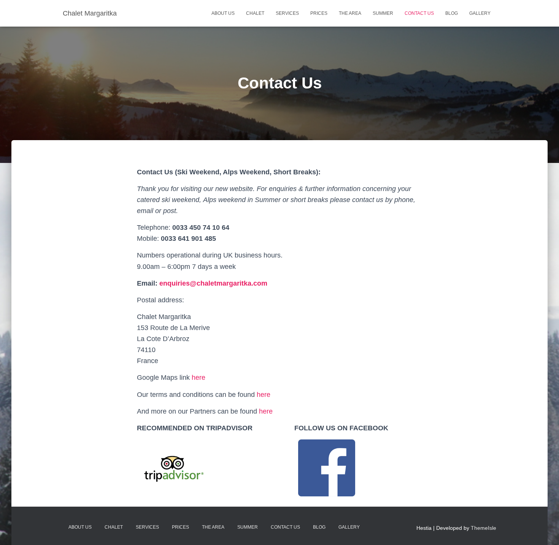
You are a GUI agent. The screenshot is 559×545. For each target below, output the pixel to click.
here (198, 377)
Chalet (255, 13)
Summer (383, 13)
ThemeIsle (483, 528)
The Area (350, 13)
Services (287, 13)
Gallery (480, 13)
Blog (451, 13)
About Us (223, 13)
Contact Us (419, 13)
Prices (318, 13)
